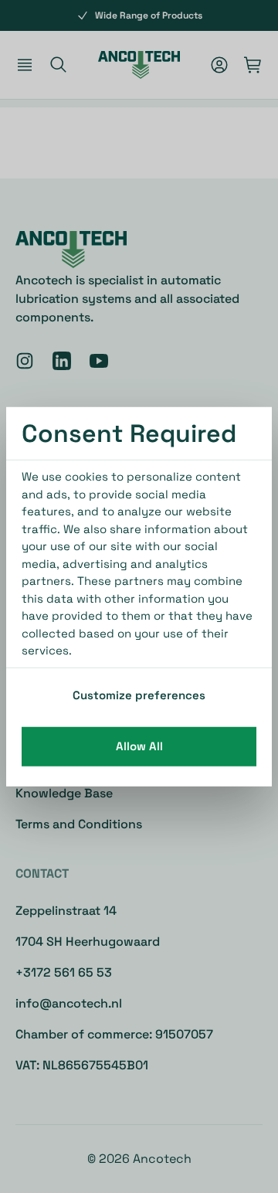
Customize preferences (139, 694)
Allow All (139, 746)
